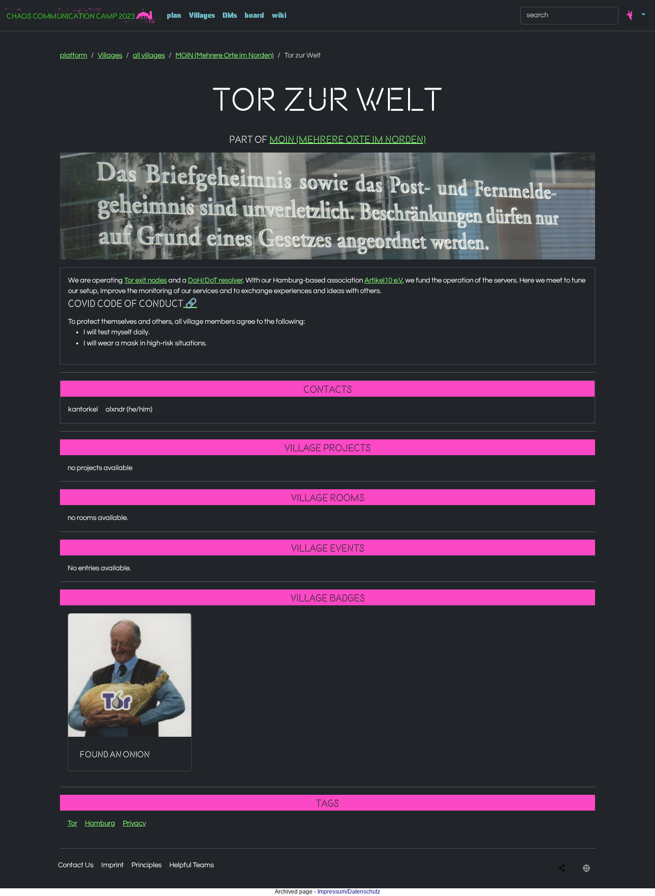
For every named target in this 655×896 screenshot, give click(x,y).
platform (73, 55)
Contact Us (76, 865)
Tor (72, 823)
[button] (634, 15)
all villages (149, 55)
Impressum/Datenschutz (348, 891)
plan (174, 15)
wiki (279, 15)
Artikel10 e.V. (384, 280)
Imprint (112, 865)
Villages (202, 15)
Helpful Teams (191, 865)
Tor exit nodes (145, 280)
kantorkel (83, 409)
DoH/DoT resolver (215, 280)
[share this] (561, 868)
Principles (146, 865)
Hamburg (100, 823)
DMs (229, 15)
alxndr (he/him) (128, 409)
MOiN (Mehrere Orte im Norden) (224, 55)
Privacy (134, 823)
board (254, 15)
